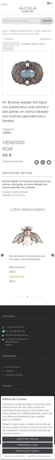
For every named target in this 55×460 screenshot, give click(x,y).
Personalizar (27, 445)
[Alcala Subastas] (27, 9)
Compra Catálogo (14, 375)
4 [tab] (27, 296)
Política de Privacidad (39, 456)
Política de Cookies (15, 456)
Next (52, 255)
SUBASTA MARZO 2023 (21, 31)
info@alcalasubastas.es (16, 335)
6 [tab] (36, 296)
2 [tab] (18, 296)
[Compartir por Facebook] (36, 162)
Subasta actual (12, 367)
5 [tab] (32, 296)
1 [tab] (13, 296)
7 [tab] (41, 296)
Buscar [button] (47, 21)
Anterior (9, 39)
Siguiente (45, 39)
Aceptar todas (27, 439)
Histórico (9, 371)
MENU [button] (4, 5)
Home (5, 31)
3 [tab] (22, 296)
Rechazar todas (27, 451)
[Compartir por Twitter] (42, 162)
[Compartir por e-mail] (49, 162)
